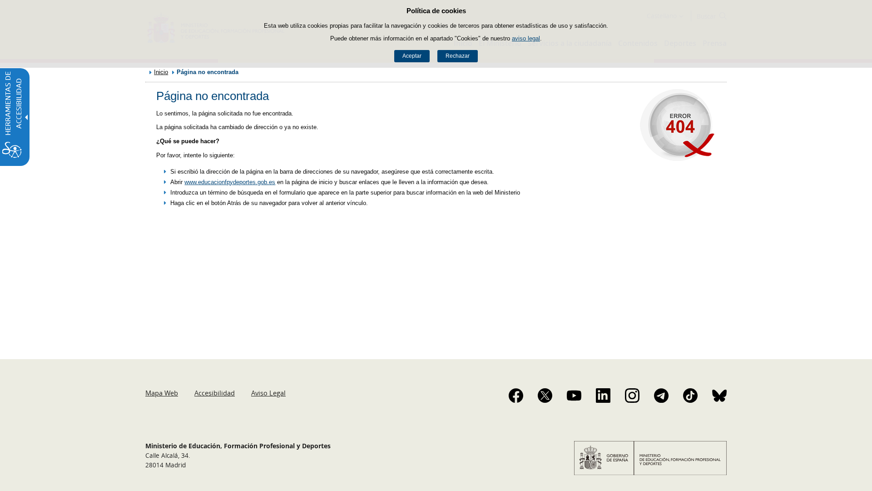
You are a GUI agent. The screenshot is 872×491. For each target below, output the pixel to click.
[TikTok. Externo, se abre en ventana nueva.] (690, 395)
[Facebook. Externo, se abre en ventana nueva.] (516, 395)
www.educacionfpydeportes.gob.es (229, 182)
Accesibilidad (214, 392)
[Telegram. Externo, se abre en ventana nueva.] (661, 395)
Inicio (161, 72)
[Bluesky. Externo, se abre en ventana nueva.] (719, 395)
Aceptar (411, 56)
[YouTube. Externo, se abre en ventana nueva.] (574, 395)
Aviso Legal (268, 392)
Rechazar (458, 56)
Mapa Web (161, 392)
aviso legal (526, 38)
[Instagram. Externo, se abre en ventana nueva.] (632, 395)
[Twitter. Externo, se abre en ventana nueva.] (545, 395)
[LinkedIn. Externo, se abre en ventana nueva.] (603, 395)
